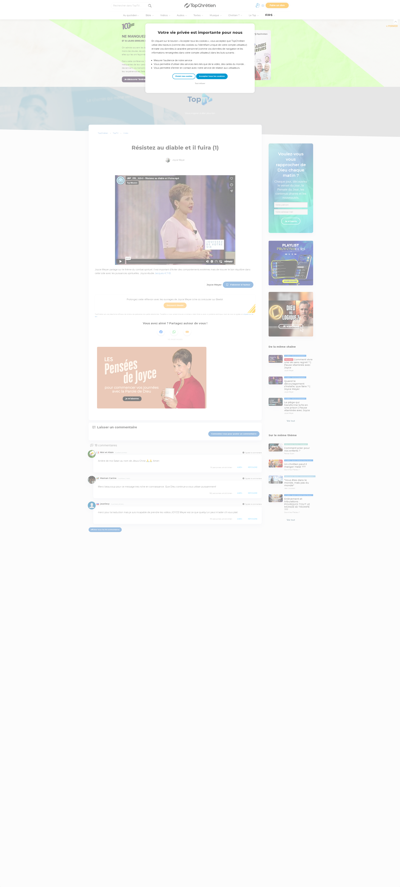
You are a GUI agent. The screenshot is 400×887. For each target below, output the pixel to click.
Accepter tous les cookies (212, 76)
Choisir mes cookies (183, 76)
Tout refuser (200, 83)
